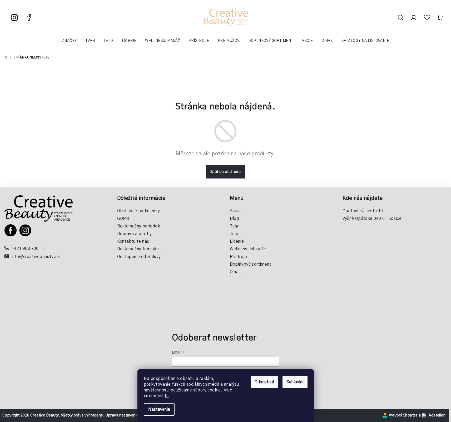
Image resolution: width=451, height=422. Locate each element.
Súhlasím (295, 382)
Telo (234, 234)
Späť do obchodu (225, 172)
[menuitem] (69, 41)
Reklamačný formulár (138, 249)
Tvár (234, 226)
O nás (235, 272)
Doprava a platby (134, 234)
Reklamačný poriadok (138, 226)
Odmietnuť (264, 382)
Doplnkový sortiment (250, 264)
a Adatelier (432, 415)
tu (167, 396)
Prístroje (238, 257)
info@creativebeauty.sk (35, 257)
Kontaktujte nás (133, 241)
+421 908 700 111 (29, 248)
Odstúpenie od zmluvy (139, 257)
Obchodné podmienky (138, 211)
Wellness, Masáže (248, 249)
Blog (234, 218)
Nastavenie (159, 409)
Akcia (235, 211)
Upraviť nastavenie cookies (129, 415)
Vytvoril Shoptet (403, 415)
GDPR (123, 218)
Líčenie (237, 241)
